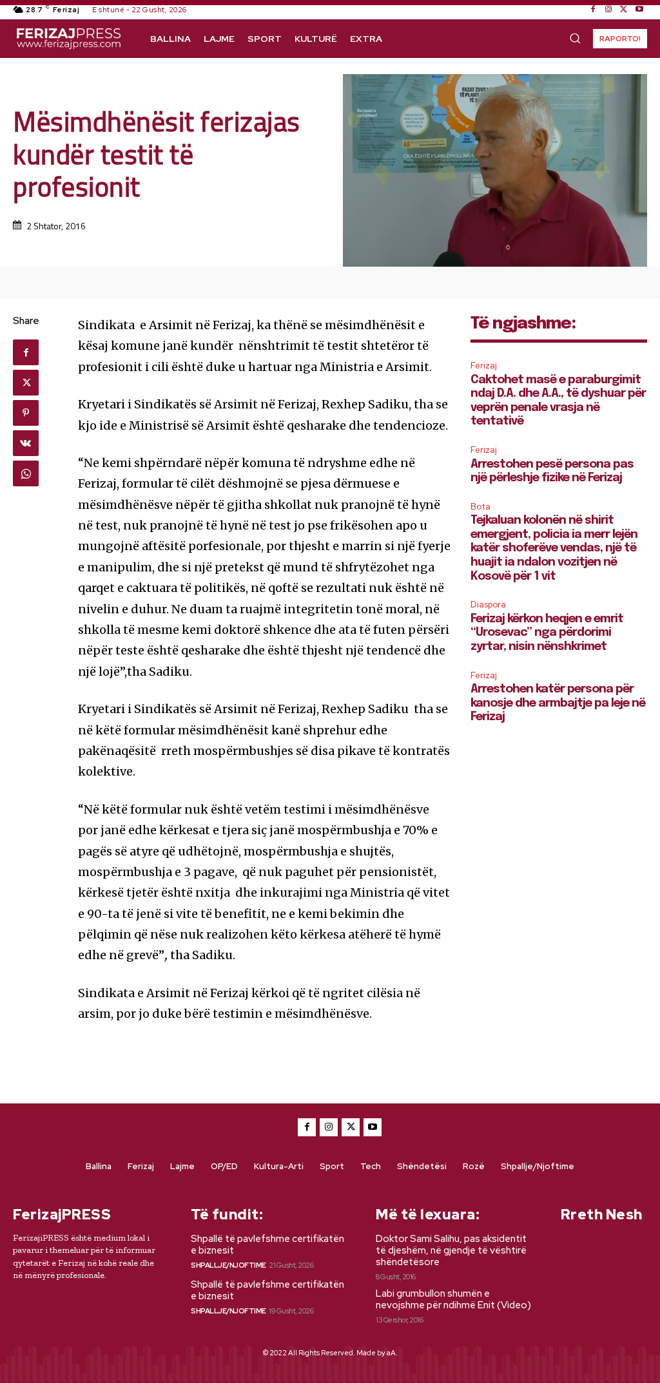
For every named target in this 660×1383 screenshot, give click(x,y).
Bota (480, 506)
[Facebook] (593, 9)
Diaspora (488, 604)
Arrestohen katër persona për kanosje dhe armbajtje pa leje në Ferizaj (558, 703)
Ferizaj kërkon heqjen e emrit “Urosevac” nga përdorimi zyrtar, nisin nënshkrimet (547, 633)
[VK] (26, 443)
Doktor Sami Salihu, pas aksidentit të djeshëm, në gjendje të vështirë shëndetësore (451, 1250)
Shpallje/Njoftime (228, 1265)
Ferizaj (484, 365)
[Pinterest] (26, 413)
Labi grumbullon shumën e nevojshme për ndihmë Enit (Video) (453, 1299)
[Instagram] (608, 9)
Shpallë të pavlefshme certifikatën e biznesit (267, 1244)
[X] (624, 9)
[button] (575, 38)
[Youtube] (639, 9)
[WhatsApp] (26, 473)
